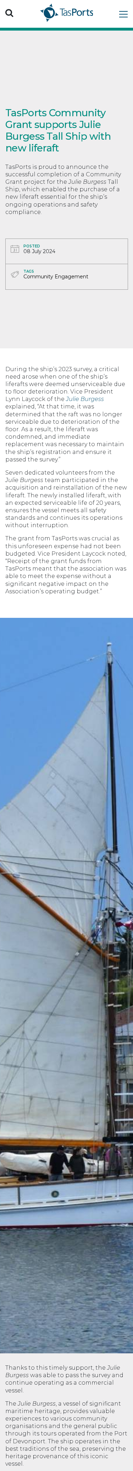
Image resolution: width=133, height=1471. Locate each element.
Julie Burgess (85, 399)
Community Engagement (55, 276)
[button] (9, 12)
